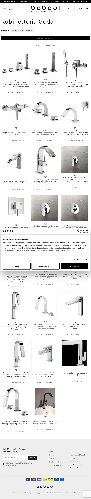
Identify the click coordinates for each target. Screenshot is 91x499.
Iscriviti (32, 458)
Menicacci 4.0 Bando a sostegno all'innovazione (45, 493)
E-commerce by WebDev (72, 492)
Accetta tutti (74, 266)
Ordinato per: (45, 45)
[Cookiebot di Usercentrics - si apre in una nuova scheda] (78, 231)
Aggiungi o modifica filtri (46, 38)
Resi (71, 451)
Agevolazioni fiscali (77, 455)
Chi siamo (52, 455)
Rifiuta (16, 266)
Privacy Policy (16, 462)
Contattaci (53, 458)
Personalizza (44, 266)
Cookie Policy (75, 468)
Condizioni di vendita (57, 462)
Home (51, 451)
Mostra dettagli (78, 259)
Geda (28, 30)
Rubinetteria (16, 30)
